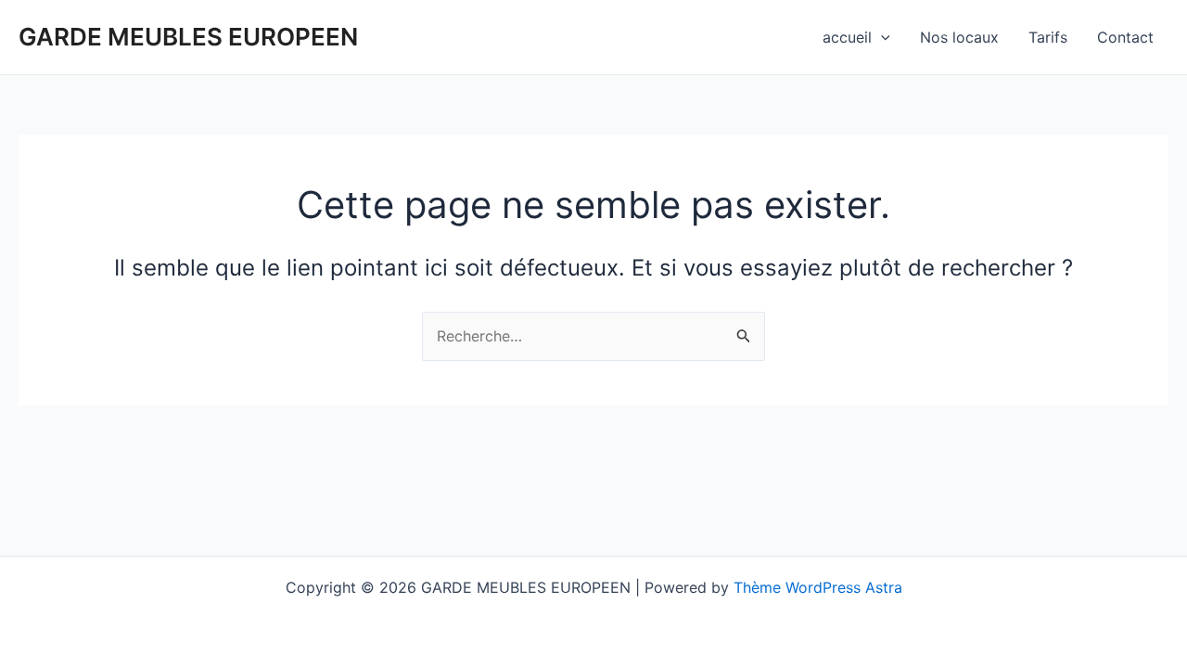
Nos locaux (959, 37)
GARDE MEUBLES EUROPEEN (188, 36)
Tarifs (1047, 37)
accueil (847, 37)
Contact (1125, 37)
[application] (881, 37)
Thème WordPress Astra (818, 587)
